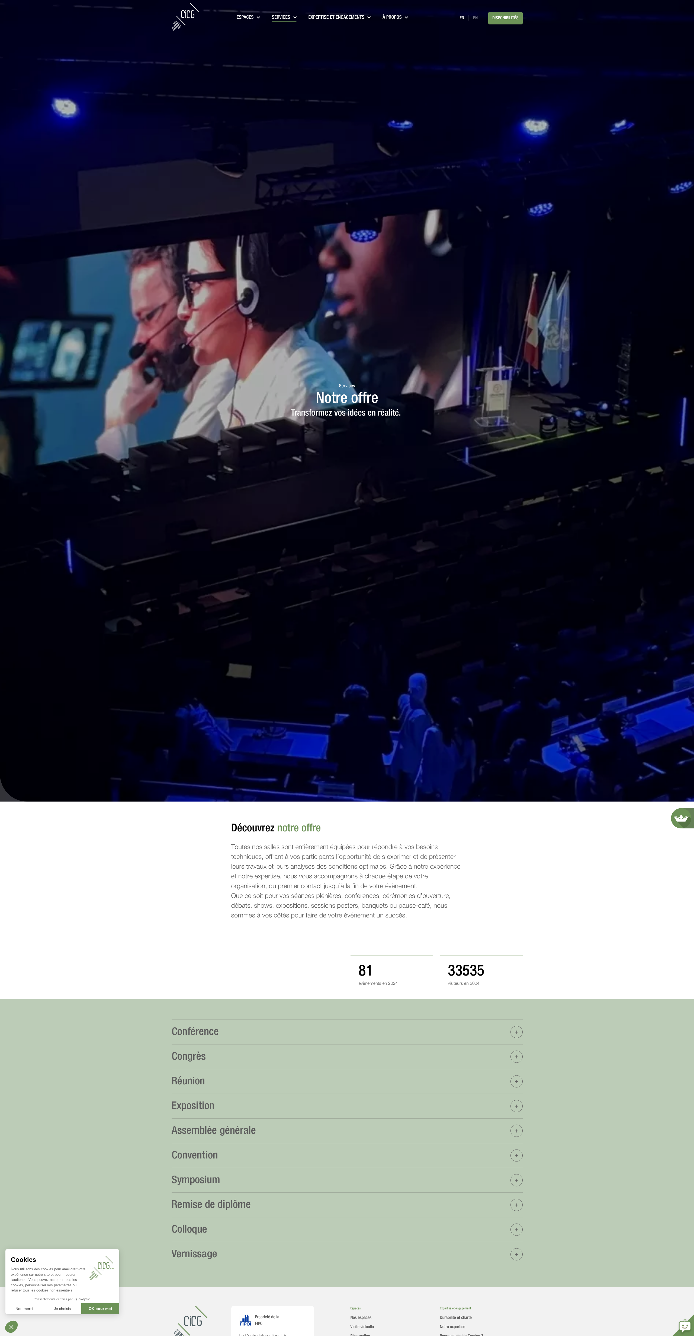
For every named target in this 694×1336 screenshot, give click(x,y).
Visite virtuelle (362, 1327)
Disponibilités (505, 18)
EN (475, 18)
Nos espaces (361, 1318)
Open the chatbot (683, 1325)
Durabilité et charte (456, 1318)
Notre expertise (452, 1327)
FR (462, 18)
